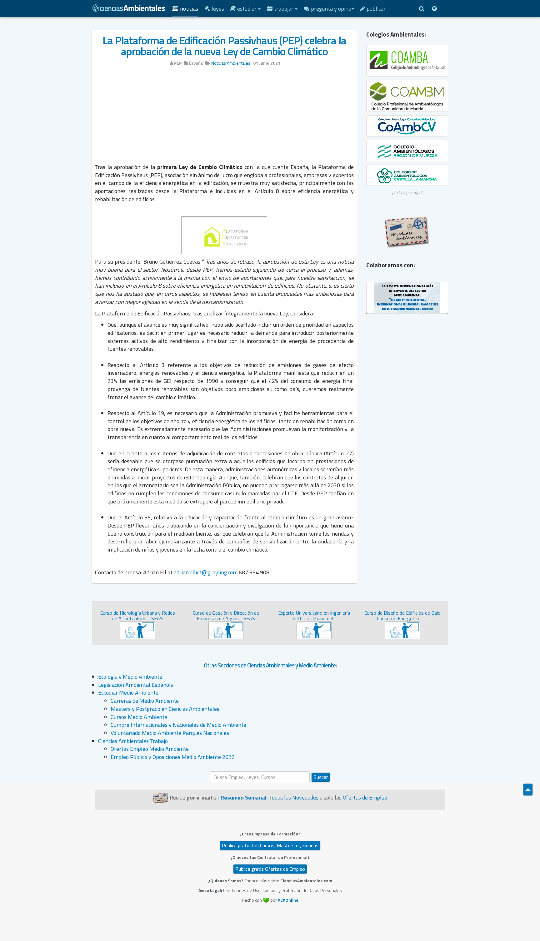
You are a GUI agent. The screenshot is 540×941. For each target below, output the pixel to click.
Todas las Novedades (293, 797)
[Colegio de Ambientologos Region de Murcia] (407, 150)
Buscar (320, 777)
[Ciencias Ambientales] (129, 7)
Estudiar (247, 8)
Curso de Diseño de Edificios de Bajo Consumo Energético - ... (402, 615)
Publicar (376, 8)
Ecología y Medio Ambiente (130, 676)
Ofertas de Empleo (365, 797)
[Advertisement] (224, 117)
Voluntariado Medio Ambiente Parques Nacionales (170, 733)
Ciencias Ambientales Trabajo (133, 741)
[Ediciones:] (434, 8)
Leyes (218, 8)
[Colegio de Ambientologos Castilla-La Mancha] (407, 175)
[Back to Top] (527, 789)
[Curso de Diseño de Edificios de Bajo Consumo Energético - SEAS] (402, 630)
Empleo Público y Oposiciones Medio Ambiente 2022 (173, 757)
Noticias (189, 8)
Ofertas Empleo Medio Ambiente (150, 749)
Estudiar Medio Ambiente (128, 692)
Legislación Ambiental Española (135, 685)
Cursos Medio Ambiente (139, 717)
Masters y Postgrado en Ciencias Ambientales (165, 709)
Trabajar (284, 8)
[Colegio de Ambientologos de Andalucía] (407, 61)
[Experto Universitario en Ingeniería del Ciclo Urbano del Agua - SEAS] (314, 630)
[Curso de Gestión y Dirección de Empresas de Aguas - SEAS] (226, 630)
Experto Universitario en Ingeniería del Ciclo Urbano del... (314, 615)
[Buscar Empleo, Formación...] (421, 8)
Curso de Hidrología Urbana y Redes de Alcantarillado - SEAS (137, 615)
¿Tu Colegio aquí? (407, 192)
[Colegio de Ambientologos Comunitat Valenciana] (407, 125)
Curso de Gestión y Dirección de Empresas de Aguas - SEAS (226, 615)
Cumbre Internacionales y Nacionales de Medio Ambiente (178, 725)
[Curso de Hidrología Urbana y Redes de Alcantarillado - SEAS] (137, 630)
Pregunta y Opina (331, 8)
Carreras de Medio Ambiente (145, 700)
